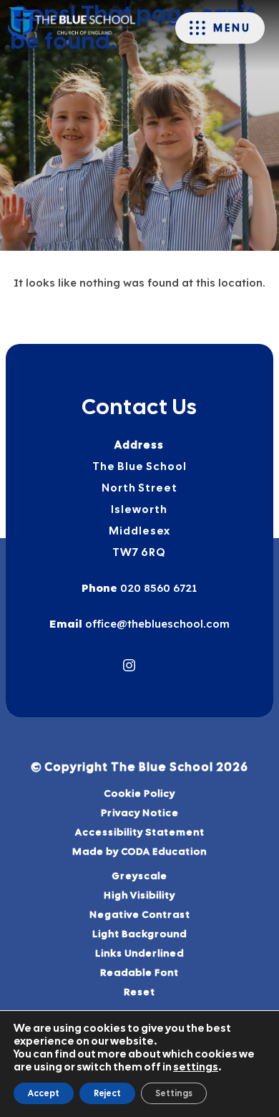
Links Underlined (139, 952)
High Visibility (139, 894)
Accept (43, 1093)
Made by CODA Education (157, 852)
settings (195, 1066)
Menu (231, 27)
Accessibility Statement (140, 831)
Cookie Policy (139, 793)
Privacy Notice (140, 812)
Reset (139, 991)
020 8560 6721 (157, 588)
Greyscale (139, 875)
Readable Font (139, 972)
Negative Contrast (139, 914)
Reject (107, 1093)
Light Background (139, 933)
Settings (173, 1093)
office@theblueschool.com (156, 624)
